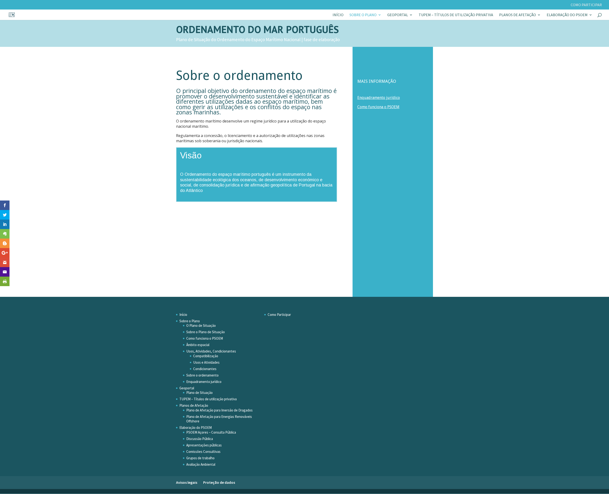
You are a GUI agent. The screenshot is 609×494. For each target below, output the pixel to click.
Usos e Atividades (206, 362)
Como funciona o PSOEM (378, 107)
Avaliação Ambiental (200, 464)
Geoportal (397, 15)
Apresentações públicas (204, 445)
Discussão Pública (199, 438)
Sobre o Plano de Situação (205, 332)
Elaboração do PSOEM (567, 15)
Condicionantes (204, 369)
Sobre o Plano (363, 15)
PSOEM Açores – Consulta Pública (211, 432)
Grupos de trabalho (200, 458)
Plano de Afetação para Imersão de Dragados (219, 410)
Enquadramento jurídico (203, 381)
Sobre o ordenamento (202, 375)
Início (338, 15)
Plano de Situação (199, 392)
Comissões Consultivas (203, 451)
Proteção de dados (219, 482)
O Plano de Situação (201, 325)
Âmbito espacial (197, 344)
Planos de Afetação (517, 15)
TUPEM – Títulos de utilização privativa (456, 15)
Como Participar (586, 5)
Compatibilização (205, 356)
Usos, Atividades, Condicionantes (211, 351)
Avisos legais (186, 482)
